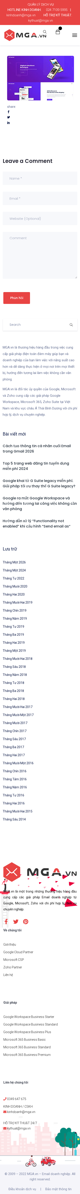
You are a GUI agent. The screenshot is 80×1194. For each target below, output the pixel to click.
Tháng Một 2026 (14, 562)
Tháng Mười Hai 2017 (17, 707)
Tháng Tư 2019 (13, 626)
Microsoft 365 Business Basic (24, 1039)
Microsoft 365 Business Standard (27, 1047)
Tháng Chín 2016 (14, 771)
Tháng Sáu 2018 (14, 667)
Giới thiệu (9, 944)
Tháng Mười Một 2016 (18, 763)
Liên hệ (8, 975)
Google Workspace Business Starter (28, 1017)
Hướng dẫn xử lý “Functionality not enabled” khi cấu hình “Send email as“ (36, 523)
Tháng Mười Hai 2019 (17, 602)
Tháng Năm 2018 (15, 675)
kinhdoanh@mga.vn (21, 15)
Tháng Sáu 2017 (14, 739)
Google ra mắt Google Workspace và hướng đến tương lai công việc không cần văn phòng (40, 503)
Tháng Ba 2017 (13, 747)
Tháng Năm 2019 (15, 618)
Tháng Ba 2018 (13, 691)
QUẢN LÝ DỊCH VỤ (41, 4)
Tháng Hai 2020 (14, 594)
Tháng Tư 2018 (13, 683)
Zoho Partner (12, 967)
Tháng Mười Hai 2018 (17, 658)
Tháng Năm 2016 (15, 787)
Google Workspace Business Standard (30, 1024)
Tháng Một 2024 (14, 570)
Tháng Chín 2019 (14, 610)
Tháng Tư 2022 (13, 578)
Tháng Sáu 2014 (14, 819)
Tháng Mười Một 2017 (18, 715)
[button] (58, 31)
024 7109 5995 (56, 10)
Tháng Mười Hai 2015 (17, 811)
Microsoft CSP (13, 959)
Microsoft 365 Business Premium (27, 1055)
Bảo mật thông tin (58, 1189)
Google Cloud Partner (18, 952)
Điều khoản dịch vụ (22, 1189)
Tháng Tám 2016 (15, 779)
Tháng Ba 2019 (13, 634)
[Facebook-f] (6, 921)
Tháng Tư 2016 (13, 795)
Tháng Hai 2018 (14, 699)
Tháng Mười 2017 (15, 723)
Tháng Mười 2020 (15, 586)
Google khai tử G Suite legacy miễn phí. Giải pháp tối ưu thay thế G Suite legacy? (39, 483)
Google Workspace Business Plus (27, 1032)
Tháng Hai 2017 (14, 755)
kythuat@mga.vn (40, 21)
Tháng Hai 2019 (14, 642)
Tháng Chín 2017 (14, 731)
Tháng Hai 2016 (14, 803)
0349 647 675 (16, 1099)
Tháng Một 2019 (14, 650)
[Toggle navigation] (74, 35)
